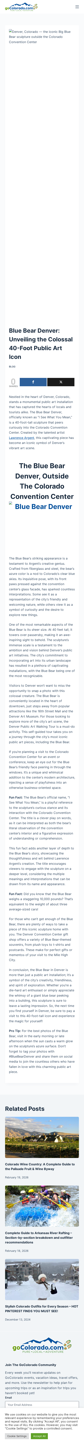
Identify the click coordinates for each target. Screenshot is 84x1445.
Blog (12, 366)
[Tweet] (60, 382)
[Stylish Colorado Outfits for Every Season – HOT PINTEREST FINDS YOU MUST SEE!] (42, 1279)
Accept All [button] (39, 1436)
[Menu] (77, 7)
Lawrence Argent (21, 438)
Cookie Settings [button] (17, 1436)
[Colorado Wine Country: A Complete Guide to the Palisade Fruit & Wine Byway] (42, 1137)
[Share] (33, 382)
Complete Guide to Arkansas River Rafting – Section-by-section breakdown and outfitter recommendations (39, 1237)
